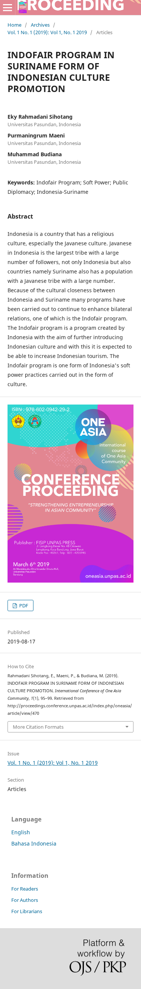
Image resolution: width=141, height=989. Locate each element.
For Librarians (26, 911)
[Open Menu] (7, 7)
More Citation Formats (38, 726)
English (20, 832)
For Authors (24, 900)
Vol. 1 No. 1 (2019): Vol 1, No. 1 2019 (47, 32)
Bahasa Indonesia (33, 843)
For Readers (24, 888)
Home (14, 24)
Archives (40, 24)
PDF (23, 605)
